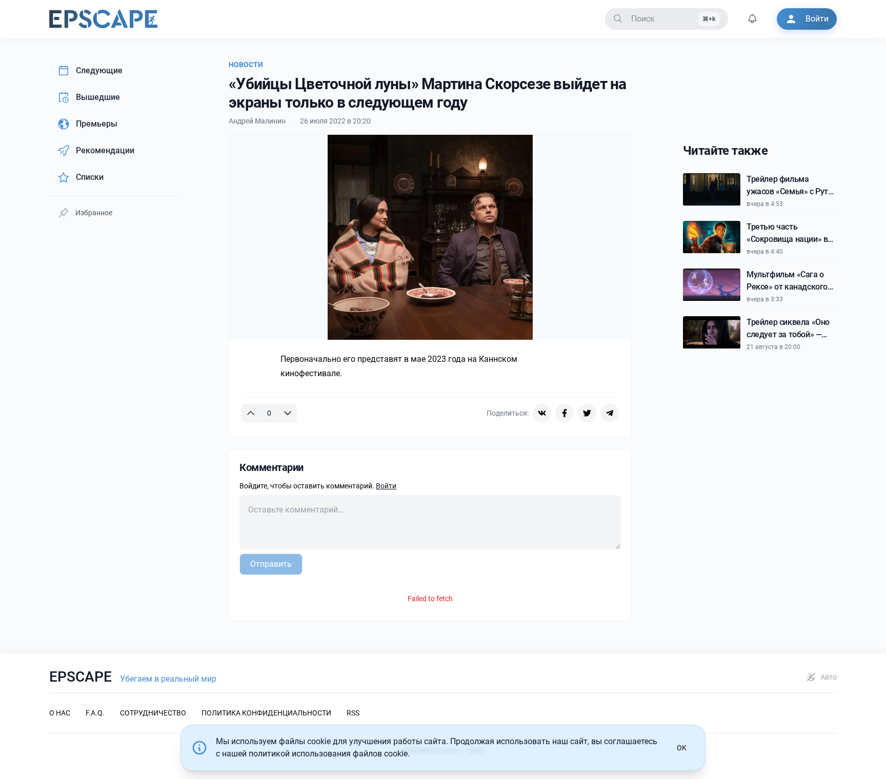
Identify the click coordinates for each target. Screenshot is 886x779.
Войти (386, 486)
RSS (353, 713)
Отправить (271, 564)
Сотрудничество (153, 713)
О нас (59, 713)
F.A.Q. (95, 713)
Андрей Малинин (257, 121)
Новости (246, 64)
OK (682, 748)
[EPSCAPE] (103, 19)
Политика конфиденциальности (266, 713)
